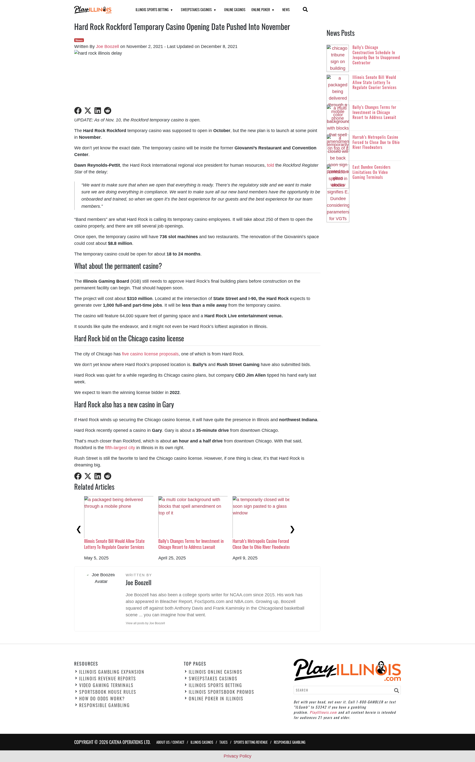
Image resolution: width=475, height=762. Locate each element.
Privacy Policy (237, 756)
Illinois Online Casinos (215, 672)
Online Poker (260, 9)
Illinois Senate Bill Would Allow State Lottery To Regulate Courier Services (114, 544)
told (270, 165)
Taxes (223, 742)
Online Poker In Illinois (216, 698)
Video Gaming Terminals (106, 685)
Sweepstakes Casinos (196, 9)
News (286, 9)
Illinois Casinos (201, 742)
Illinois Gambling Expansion (111, 672)
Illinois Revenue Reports (107, 678)
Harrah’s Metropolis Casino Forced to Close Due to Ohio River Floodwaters (263, 544)
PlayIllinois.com (323, 712)
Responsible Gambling (104, 705)
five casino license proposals (150, 353)
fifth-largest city (120, 447)
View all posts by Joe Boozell (145, 623)
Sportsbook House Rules (107, 692)
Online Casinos (234, 9)
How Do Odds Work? (102, 698)
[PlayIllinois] (98, 10)
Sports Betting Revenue (251, 742)
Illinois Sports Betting (152, 9)
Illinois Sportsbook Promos (221, 692)
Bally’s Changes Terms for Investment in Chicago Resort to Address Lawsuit (191, 544)
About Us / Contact (170, 742)
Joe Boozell (107, 46)
